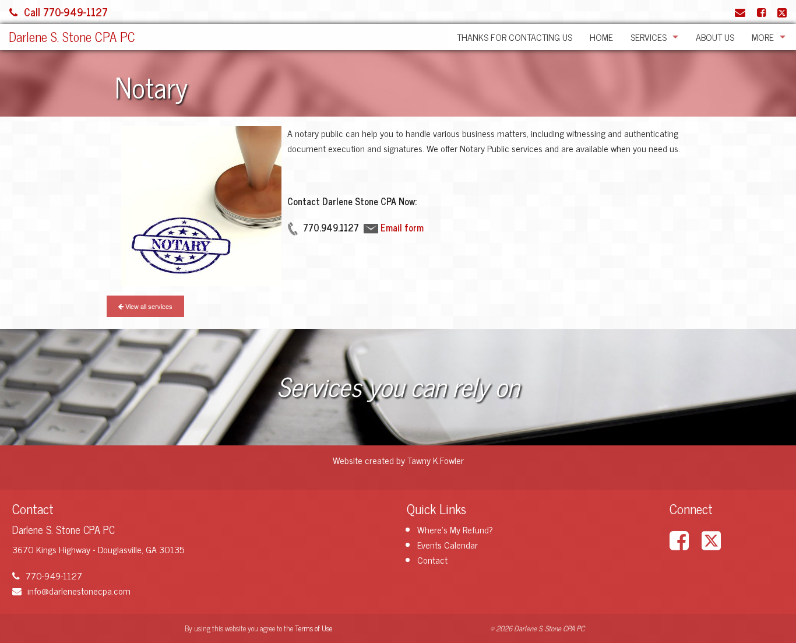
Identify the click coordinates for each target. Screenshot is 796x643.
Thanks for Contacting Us (514, 36)
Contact (432, 559)
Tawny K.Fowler (435, 460)
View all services (148, 306)
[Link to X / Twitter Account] (782, 11)
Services (649, 36)
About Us (715, 36)
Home (601, 36)
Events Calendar (447, 544)
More (763, 36)
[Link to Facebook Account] (761, 11)
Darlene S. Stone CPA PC (72, 36)
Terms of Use (313, 628)
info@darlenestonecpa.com (79, 590)
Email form (402, 227)
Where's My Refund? (455, 529)
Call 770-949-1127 (66, 11)
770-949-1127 (54, 575)
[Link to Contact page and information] (740, 11)
